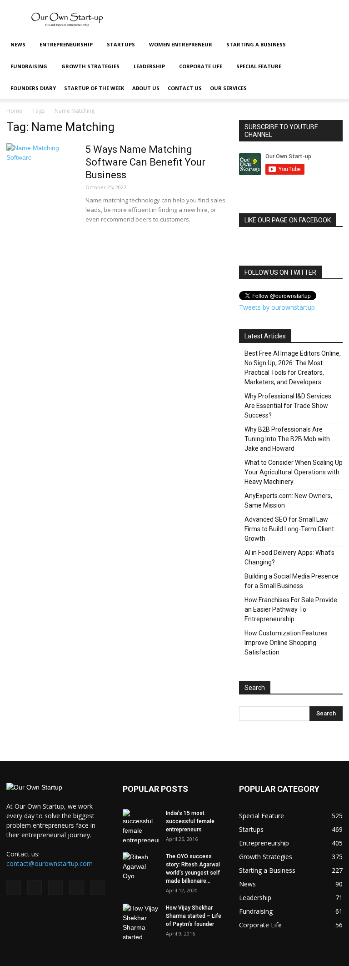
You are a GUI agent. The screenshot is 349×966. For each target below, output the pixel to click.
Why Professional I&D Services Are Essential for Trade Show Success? (287, 405)
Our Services (228, 88)
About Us (146, 88)
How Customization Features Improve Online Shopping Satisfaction (286, 642)
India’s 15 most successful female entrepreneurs (190, 821)
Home (14, 111)
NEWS (17, 44)
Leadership (149, 66)
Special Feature (258, 66)
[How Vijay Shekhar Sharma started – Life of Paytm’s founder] (141, 923)
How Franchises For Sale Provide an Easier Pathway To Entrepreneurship (290, 609)
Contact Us (185, 88)
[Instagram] (34, 887)
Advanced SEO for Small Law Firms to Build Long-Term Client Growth (289, 529)
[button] (332, 44)
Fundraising (28, 66)
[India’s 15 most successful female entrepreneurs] (141, 827)
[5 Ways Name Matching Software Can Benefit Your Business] (40, 177)
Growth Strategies (90, 66)
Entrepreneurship (66, 44)
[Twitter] (76, 887)
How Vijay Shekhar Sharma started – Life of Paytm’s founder (193, 916)
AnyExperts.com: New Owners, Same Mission (288, 500)
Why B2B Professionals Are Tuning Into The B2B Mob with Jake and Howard (287, 439)
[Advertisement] (236, 20)
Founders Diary (33, 88)
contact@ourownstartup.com (49, 863)
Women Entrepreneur (180, 44)
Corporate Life (200, 66)
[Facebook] (13, 887)
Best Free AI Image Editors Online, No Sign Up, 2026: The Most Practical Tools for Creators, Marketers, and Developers (292, 368)
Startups (121, 44)
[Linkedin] (55, 887)
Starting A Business (256, 44)
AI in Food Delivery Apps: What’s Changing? (289, 557)
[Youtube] (97, 887)
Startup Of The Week (94, 88)
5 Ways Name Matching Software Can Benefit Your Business (145, 162)
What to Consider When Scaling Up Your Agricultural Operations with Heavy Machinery (293, 472)
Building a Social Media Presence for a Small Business (291, 581)
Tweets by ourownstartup (277, 307)
